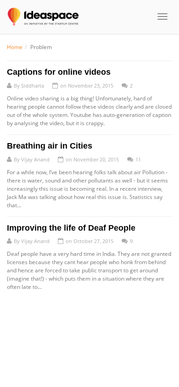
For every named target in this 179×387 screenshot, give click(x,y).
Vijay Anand (35, 159)
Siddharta (32, 85)
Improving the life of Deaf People (71, 227)
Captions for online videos (59, 72)
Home (14, 47)
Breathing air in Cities (49, 145)
